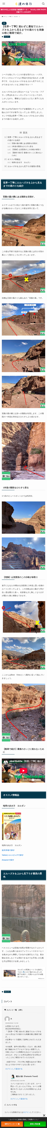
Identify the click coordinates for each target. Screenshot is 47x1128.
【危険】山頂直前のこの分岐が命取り (26, 149)
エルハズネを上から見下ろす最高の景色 (24, 166)
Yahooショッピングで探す (13, 855)
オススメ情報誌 (14, 159)
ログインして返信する (13, 1069)
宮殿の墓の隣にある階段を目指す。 (25, 143)
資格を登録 (34, 1124)
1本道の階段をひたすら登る (22, 146)
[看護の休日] (23, 3)
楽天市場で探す (8, 850)
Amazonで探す (8, 860)
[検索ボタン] (43, 3)
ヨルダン (6, 36)
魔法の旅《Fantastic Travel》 (27, 1076)
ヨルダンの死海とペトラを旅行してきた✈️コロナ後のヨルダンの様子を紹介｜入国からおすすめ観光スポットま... (30, 973)
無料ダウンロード (11, 1124)
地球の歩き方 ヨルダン (21, 162)
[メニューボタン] (3, 3)
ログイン (26, 1112)
